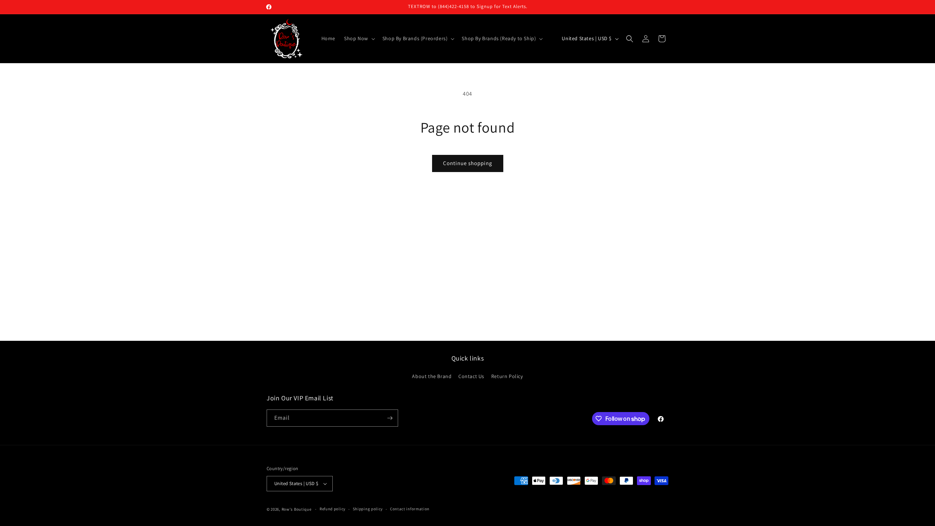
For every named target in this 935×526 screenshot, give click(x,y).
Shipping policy (368, 508)
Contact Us (471, 376)
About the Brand (431, 376)
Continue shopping (467, 163)
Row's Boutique (297, 509)
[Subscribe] (390, 418)
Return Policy (507, 376)
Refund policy (333, 508)
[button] (359, 38)
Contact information (410, 508)
